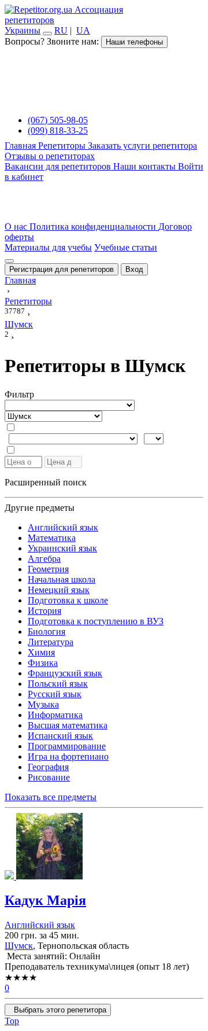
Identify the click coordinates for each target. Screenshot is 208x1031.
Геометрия (48, 569)
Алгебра (44, 559)
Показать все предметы (50, 797)
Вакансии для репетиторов (59, 166)
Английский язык (63, 527)
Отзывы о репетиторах (50, 156)
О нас (17, 226)
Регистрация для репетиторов (61, 269)
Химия (41, 652)
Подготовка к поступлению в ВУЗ (96, 621)
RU (61, 30)
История (44, 611)
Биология (46, 631)
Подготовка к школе (68, 600)
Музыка (43, 704)
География (48, 767)
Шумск (19, 946)
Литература (50, 642)
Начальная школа (61, 579)
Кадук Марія (45, 900)
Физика (43, 663)
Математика (52, 538)
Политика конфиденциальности (93, 226)
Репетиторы (63, 145)
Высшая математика (67, 725)
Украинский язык (62, 548)
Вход (134, 269)
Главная (21, 145)
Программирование (67, 746)
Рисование (49, 777)
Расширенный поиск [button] (46, 482)
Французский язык (65, 673)
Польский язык (58, 683)
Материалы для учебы (48, 247)
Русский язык (54, 694)
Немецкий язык (59, 590)
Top (12, 1021)
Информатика (55, 715)
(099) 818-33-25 (58, 130)
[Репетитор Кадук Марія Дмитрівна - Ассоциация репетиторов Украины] (104, 847)
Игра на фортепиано (68, 756)
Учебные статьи (125, 247)
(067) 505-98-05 (58, 120)
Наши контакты (145, 166)
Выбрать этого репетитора (57, 1010)
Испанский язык (60, 736)
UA (83, 30)
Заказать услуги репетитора (142, 145)
